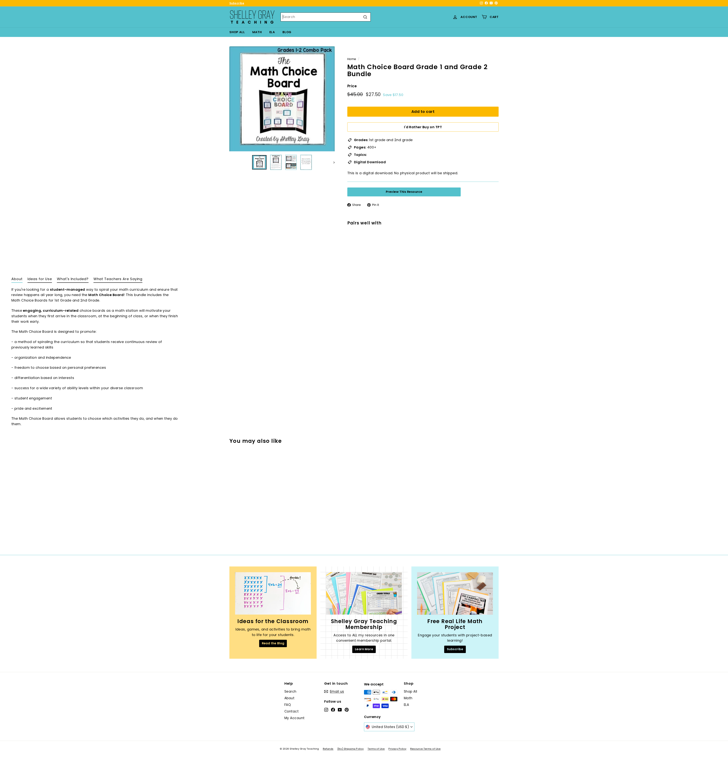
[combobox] (326, 16)
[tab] (17, 280)
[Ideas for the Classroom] (273, 593)
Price (352, 86)
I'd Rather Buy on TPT (423, 127)
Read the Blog (273, 643)
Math (257, 32)
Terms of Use (376, 749)
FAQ (287, 704)
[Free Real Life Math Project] (455, 593)
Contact (291, 711)
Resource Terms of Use (425, 749)
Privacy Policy (397, 749)
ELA (272, 32)
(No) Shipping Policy (350, 749)
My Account (294, 718)
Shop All (237, 32)
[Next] (332, 162)
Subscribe (236, 3)
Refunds (328, 749)
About (289, 698)
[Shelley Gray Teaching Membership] (364, 593)
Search (290, 691)
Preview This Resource (404, 192)
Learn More (364, 649)
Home (351, 59)
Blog (286, 32)
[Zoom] (282, 99)
